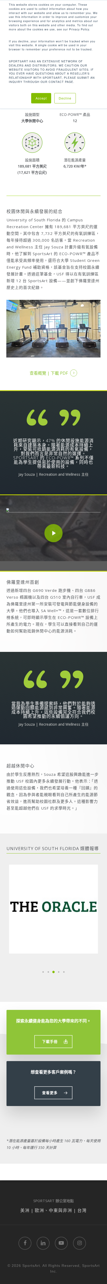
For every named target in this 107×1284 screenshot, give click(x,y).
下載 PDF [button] (59, 373)
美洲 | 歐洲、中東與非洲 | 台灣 (53, 1210)
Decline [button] (65, 98)
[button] (43, 972)
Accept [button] (41, 98)
